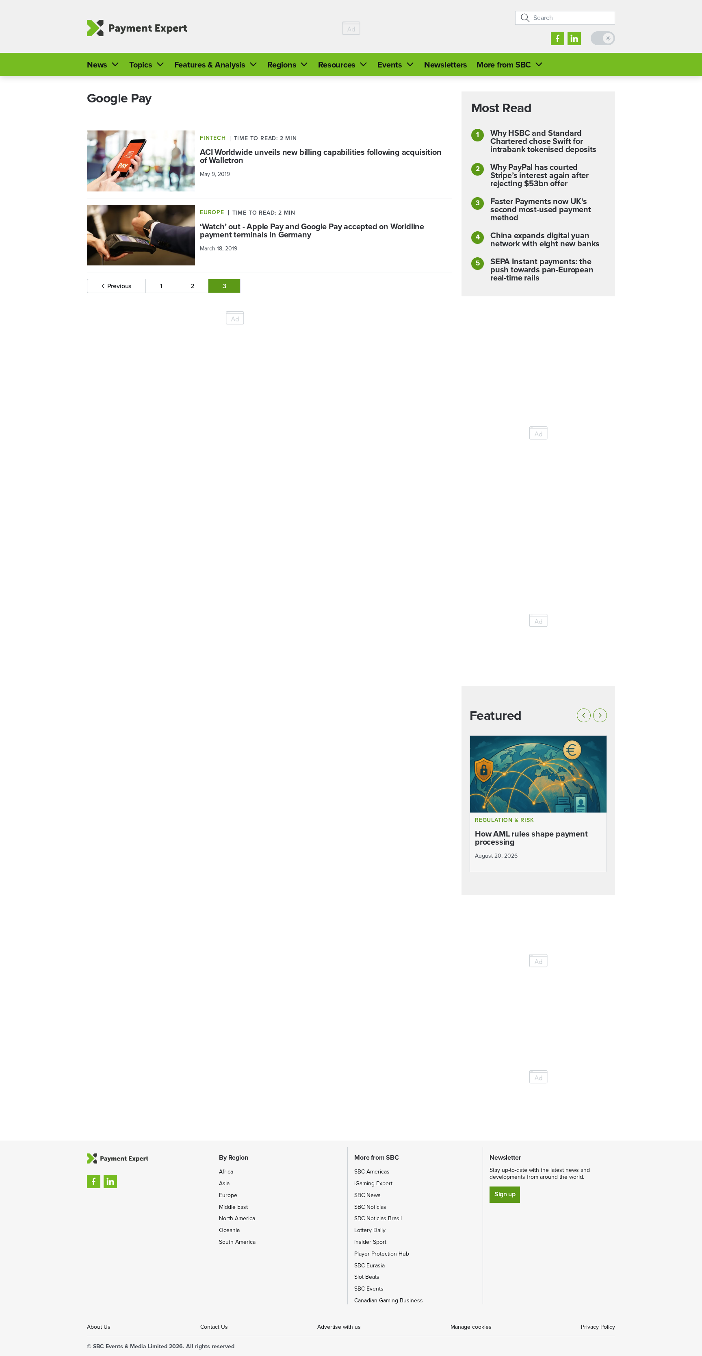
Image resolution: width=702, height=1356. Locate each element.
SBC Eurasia (369, 1265)
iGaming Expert (373, 1183)
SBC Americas (372, 1171)
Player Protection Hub (381, 1254)
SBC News (367, 1195)
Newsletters (445, 65)
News (97, 65)
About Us (98, 1327)
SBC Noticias (370, 1207)
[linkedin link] (574, 38)
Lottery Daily (370, 1230)
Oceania (229, 1230)
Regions (281, 65)
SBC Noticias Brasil (378, 1218)
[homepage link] (137, 28)
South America (237, 1242)
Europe (228, 1195)
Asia (224, 1183)
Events (389, 65)
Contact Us (214, 1327)
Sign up (504, 1194)
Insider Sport (370, 1242)
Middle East (233, 1207)
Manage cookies (471, 1327)
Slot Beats (366, 1277)
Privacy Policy (598, 1327)
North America (237, 1218)
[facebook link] (557, 38)
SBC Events (369, 1288)
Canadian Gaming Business (388, 1300)
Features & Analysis (209, 65)
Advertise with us (339, 1327)
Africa (226, 1171)
